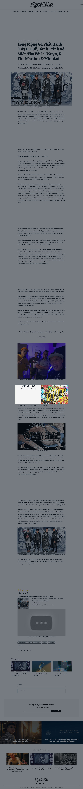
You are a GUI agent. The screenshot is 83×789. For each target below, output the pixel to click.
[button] (16, 386)
